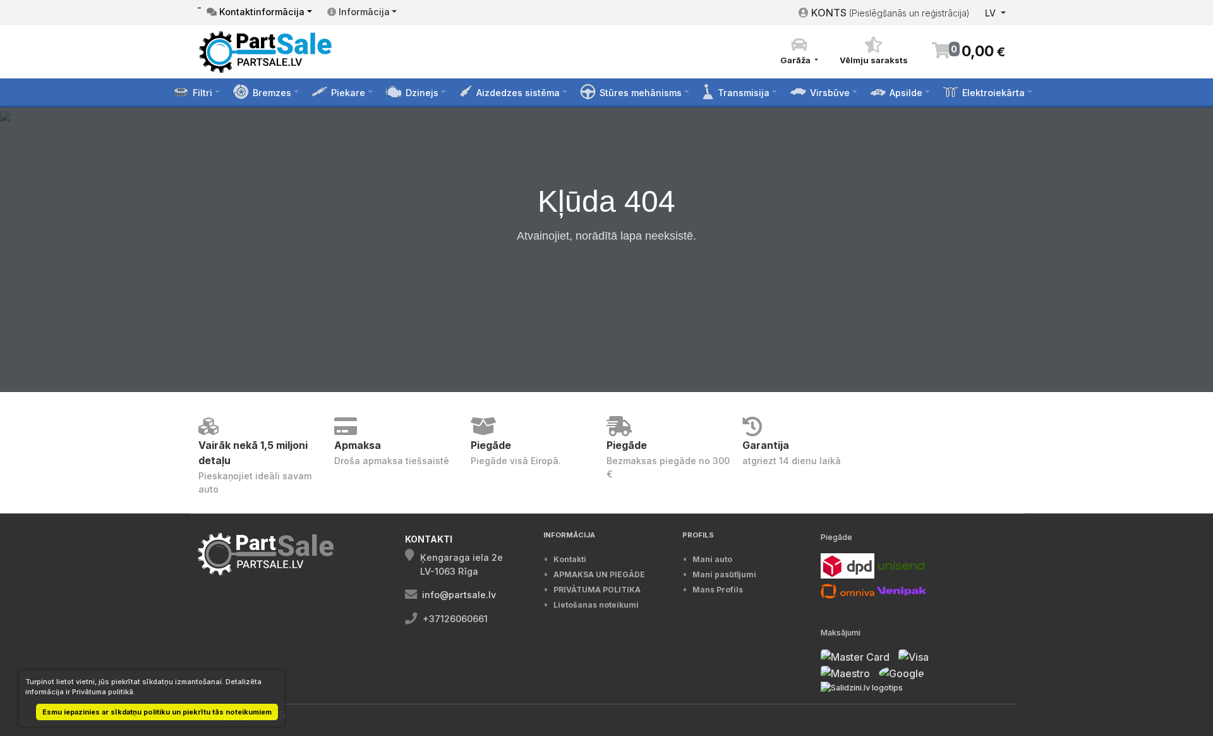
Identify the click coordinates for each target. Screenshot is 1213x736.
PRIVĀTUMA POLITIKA (597, 589)
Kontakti (569, 559)
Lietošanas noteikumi (596, 605)
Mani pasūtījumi (724, 574)
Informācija (363, 11)
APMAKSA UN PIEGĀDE (599, 574)
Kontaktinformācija (261, 11)
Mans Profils (717, 589)
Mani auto (712, 559)
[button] (799, 51)
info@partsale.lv (459, 594)
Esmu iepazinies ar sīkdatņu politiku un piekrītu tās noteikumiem (157, 712)
